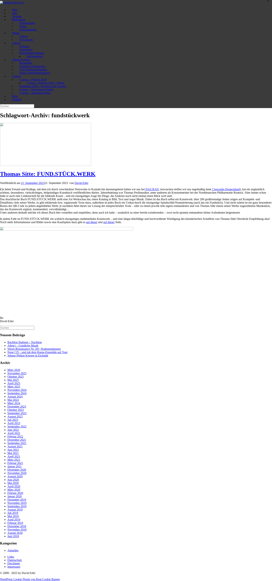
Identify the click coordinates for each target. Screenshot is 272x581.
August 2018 (15, 532)
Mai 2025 (13, 379)
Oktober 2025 (15, 376)
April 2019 (13, 519)
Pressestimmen (28, 29)
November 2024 (16, 389)
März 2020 (13, 489)
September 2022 (16, 426)
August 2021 (15, 446)
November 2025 (16, 373)
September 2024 (16, 393)
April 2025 (13, 383)
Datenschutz (14, 560)
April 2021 (13, 456)
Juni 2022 (13, 429)
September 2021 (16, 443)
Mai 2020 (13, 483)
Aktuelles (13, 550)
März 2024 (13, 403)
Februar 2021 (15, 463)
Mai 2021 (13, 453)
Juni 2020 (13, 479)
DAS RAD (152, 189)
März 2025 (13, 386)
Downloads (26, 39)
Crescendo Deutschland (226, 189)
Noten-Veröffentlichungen (34, 72)
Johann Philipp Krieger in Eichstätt (27, 355)
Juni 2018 (13, 536)
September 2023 (16, 413)
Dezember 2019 (16, 499)
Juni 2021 (13, 449)
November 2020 (16, 473)
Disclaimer (13, 563)
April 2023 (13, 423)
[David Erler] (12, 2)
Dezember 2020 (16, 469)
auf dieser (91, 222)
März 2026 (13, 370)
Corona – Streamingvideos (35, 92)
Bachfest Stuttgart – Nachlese (24, 342)
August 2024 (15, 396)
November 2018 (16, 529)
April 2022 (13, 433)
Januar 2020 (14, 496)
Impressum (13, 566)
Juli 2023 (12, 419)
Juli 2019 (12, 512)
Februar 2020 (15, 493)
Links (10, 556)
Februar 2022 (15, 436)
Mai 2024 (13, 399)
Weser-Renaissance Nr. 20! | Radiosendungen (34, 348)
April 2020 (13, 486)
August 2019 (15, 509)
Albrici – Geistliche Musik (22, 345)
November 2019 (16, 503)
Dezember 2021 (16, 439)
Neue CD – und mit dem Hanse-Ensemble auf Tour (37, 352)
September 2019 (16, 506)
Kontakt (16, 99)
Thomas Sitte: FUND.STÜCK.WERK (47, 174)
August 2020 (15, 476)
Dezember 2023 (16, 406)
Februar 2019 (15, 522)
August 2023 (15, 416)
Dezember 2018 (16, 526)
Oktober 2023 (15, 409)
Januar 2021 (14, 466)
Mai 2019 (13, 516)
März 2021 (13, 459)
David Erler (81, 183)
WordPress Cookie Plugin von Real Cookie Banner (30, 579)
